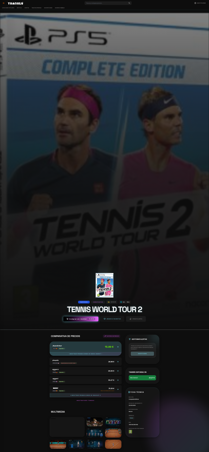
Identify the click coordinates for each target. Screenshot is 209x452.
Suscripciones (48, 7)
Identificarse (142, 353)
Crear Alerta (135, 319)
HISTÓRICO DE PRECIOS (111, 336)
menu (4, 3)
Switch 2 (19, 7)
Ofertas (26, 7)
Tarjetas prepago (36, 7)
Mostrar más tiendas (85, 400)
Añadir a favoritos (112, 319)
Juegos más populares (8, 7)
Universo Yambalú (60, 7)
